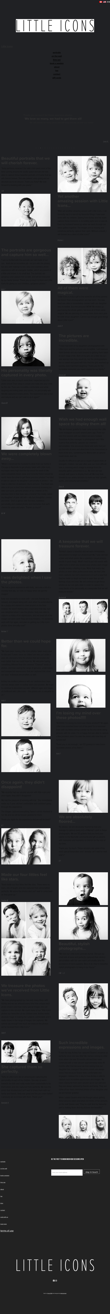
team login (3, 1224)
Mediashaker (64, 1293)
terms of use (7, 1230)
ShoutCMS (49, 1293)
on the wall (57, 56)
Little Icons (7, 46)
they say (2, 1182)
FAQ (56, 70)
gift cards (56, 77)
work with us (4, 1217)
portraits (57, 52)
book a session (57, 63)
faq (1, 1196)
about (56, 66)
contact (56, 74)
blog (1, 1203)
